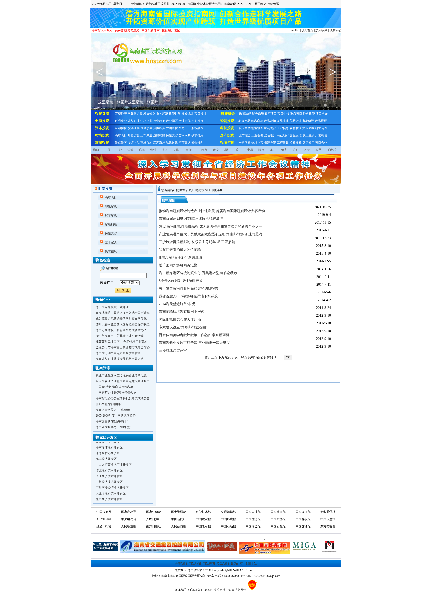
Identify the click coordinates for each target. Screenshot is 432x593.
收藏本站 (251, 563)
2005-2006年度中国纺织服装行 (116, 415)
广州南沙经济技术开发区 (112, 482)
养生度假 (296, 135)
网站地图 (195, 563)
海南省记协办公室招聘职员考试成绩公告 (123, 398)
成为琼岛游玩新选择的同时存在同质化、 (123, 318)
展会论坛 (258, 113)
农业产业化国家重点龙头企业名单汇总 (121, 375)
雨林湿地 (146, 142)
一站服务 (245, 142)
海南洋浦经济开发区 (109, 442)
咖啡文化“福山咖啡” (109, 404)
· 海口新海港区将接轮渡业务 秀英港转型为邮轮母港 (197, 273)
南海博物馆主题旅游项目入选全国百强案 (123, 313)
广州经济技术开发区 (109, 476)
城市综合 (245, 135)
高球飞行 (121, 135)
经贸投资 (227, 121)
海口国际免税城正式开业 (112, 307)
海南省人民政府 (102, 30)
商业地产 (283, 135)
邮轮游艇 (134, 135)
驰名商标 (257, 121)
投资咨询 (227, 142)
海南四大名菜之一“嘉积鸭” (113, 410)
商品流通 (283, 121)
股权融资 (198, 128)
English (295, 30)
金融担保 (121, 128)
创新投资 (102, 121)
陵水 (261, 150)
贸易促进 (296, 121)
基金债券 (146, 128)
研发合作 (321, 128)
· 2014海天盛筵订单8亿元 (176, 304)
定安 (216, 150)
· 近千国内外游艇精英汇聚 (177, 265)
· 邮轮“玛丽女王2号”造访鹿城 (179, 257)
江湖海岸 (159, 142)
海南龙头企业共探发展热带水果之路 (120, 359)
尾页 (228, 357)
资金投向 (198, 142)
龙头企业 (134, 121)
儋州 (153, 150)
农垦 (319, 150)
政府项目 (271, 113)
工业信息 (283, 128)
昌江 (227, 150)
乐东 (296, 150)
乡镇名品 (134, 142)
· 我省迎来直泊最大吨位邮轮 (179, 250)
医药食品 (270, 128)
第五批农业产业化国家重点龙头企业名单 (123, 381)
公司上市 (185, 128)
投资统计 (188, 113)
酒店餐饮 (185, 142)
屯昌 (250, 150)
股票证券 (134, 128)
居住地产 (270, 135)
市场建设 (308, 121)
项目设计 (200, 113)
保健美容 (172, 135)
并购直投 (172, 128)
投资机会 (228, 113)
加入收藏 (322, 30)
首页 (189, 190)
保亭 (284, 150)
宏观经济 (121, 113)
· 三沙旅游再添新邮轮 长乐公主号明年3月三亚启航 (196, 242)
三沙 (119, 150)
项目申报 (284, 113)
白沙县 (332, 150)
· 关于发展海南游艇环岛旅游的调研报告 (187, 288)
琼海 (142, 150)
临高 (205, 150)
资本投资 (102, 128)
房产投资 (227, 135)
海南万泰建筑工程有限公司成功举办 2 (121, 330)
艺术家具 (185, 135)
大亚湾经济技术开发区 (111, 488)
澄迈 (165, 150)
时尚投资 (102, 135)
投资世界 (175, 113)
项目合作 (321, 142)
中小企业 (146, 121)
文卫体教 (308, 128)
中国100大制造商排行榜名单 (114, 387)
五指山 (190, 150)
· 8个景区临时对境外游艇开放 (180, 281)
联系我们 (336, 30)
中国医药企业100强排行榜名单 (116, 392)
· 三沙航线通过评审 (172, 350)
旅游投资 (102, 142)
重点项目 (296, 113)
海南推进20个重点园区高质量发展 (118, 353)
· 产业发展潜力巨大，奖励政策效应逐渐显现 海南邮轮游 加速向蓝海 (209, 234)
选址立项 (258, 142)
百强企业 (121, 121)
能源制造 (258, 128)
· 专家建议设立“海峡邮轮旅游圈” (182, 327)
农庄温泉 (308, 135)
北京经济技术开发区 (109, 494)
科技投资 (227, 128)
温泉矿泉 (172, 142)
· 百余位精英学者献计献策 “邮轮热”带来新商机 (193, 335)
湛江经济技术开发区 (109, 471)
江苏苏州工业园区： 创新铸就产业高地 (122, 341)
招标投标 (296, 142)
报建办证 (270, 142)
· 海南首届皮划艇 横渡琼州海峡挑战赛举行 (190, 219)
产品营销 (270, 121)
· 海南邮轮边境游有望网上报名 (180, 312)
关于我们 (181, 563)
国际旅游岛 (135, 113)
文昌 (176, 150)
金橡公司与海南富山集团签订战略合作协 (123, 347)
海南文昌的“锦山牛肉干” (112, 421)
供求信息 (198, 135)
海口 (96, 150)
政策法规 (245, 113)
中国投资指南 (151, 30)
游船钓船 (159, 135)
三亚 (108, 150)
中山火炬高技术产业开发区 (114, 459)
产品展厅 (321, 121)
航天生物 (245, 128)
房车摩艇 (146, 135)
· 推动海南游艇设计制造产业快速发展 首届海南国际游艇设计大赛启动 (211, 211)
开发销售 (321, 135)
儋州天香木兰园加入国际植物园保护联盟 (123, 324)
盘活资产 (308, 142)
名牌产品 (244, 121)
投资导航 (102, 113)
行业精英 (159, 121)
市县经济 (162, 113)
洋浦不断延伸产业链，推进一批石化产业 (123, 499)
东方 (273, 150)
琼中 (239, 150)
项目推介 (322, 113)
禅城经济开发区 (106, 453)
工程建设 (283, 142)
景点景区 (121, 142)
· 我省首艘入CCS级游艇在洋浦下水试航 (187, 296)
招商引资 (198, 121)
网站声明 (209, 563)
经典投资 (309, 113)
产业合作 (185, 121)
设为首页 (308, 30)
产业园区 (172, 121)
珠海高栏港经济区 (108, 448)
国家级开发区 (171, 30)
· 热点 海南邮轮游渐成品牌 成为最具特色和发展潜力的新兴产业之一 (209, 226)
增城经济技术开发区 (109, 465)
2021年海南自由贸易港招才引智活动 (120, 336)
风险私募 (159, 128)
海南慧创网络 (237, 590)
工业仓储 (258, 135)
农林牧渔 (296, 128)
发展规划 (150, 113)
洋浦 (131, 150)
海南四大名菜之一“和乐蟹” (113, 427)
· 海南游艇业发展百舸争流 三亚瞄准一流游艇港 (193, 343)
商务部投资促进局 (127, 30)
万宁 (307, 150)
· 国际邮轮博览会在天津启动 (179, 319)
